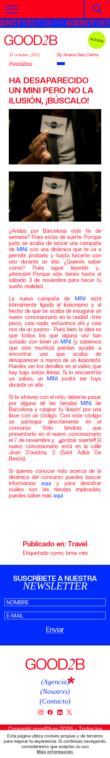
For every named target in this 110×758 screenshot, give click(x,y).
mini (83, 553)
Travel (77, 544)
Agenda (97, 40)
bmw (71, 553)
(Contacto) (55, 701)
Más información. (55, 751)
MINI (23, 249)
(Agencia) (55, 682)
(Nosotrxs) (55, 691)
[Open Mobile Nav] (11, 9)
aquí (46, 483)
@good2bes (20, 63)
